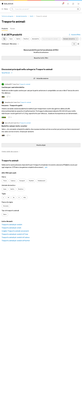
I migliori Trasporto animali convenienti (15, 231)
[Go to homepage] (7, 4)
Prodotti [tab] (5, 29)
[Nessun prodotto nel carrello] (78, 3)
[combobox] (4, 39)
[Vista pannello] (74, 43)
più (46, 167)
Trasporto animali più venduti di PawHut (16, 241)
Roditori (26, 39)
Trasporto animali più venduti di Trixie (15, 234)
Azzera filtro (75, 34)
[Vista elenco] (78, 43)
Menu (6, 9)
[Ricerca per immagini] (78, 9)
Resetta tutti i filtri (41, 58)
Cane (11, 39)
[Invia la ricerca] (12, 9)
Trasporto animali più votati (11, 228)
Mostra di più (41, 145)
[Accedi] (68, 4)
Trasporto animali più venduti (12, 225)
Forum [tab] (12, 29)
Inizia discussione (42, 78)
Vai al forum (6, 73)
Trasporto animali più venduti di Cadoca (15, 237)
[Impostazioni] (62, 3)
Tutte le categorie (7, 16)
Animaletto (35, 39)
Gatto (18, 39)
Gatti (31, 16)
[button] (19, 151)
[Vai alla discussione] (41, 90)
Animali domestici (21, 16)
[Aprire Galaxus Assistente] (73, 3)
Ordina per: (6, 44)
